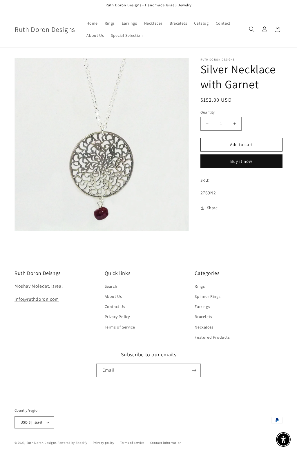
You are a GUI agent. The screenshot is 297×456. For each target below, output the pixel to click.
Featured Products (212, 337)
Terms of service (132, 443)
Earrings (202, 306)
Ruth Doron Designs (41, 443)
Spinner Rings (207, 296)
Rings (200, 286)
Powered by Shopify (72, 443)
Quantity (207, 112)
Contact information (166, 443)
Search (111, 286)
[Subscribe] (194, 370)
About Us (113, 296)
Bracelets (203, 316)
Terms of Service (120, 327)
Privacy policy (103, 443)
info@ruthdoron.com (37, 299)
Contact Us (115, 306)
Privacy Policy (117, 316)
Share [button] (212, 207)
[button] (251, 29)
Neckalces (204, 327)
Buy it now (241, 161)
